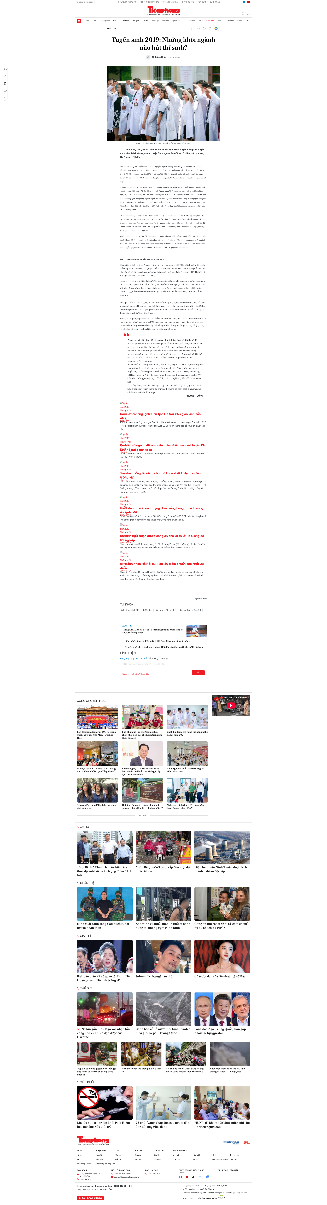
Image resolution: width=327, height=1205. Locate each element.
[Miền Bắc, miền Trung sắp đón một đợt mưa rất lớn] (163, 847)
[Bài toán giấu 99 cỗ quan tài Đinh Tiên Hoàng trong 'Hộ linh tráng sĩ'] (105, 956)
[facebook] (243, 2)
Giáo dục (210, 20)
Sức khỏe (125, 20)
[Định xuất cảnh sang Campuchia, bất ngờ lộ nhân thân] (105, 904)
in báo (204, 28)
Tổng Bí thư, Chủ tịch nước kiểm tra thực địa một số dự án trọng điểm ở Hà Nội (104, 871)
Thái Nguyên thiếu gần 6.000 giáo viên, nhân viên (185, 770)
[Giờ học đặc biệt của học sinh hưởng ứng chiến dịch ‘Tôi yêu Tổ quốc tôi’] (97, 753)
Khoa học (221, 20)
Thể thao (165, 20)
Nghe (5, 69)
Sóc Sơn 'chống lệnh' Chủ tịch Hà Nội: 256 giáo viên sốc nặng (157, 640)
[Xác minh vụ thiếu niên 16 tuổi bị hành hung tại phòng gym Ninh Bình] (163, 904)
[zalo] (201, 1177)
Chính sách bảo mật (228, 1170)
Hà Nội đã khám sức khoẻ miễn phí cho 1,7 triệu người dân (222, 1125)
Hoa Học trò (188, 2)
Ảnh (117, 1150)
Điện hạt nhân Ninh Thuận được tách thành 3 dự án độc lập (220, 869)
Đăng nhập (125, 658)
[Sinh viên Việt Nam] (231, 1143)
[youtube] (248, 2)
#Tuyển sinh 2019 (130, 610)
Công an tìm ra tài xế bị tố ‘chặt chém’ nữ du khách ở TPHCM (221, 926)
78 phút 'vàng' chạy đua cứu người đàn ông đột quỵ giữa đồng (162, 1125)
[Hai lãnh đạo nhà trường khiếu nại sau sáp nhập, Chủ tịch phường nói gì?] (142, 790)
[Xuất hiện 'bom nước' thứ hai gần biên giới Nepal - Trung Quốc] (230, 1054)
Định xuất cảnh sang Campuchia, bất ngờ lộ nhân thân (103, 926)
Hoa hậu (230, 20)
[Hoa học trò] (246, 1143)
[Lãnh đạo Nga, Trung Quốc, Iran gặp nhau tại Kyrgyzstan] (222, 1009)
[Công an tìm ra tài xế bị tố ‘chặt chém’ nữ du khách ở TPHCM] (222, 904)
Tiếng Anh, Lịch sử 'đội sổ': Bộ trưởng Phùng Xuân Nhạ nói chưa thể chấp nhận (153, 631)
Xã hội (87, 20)
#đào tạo (147, 610)
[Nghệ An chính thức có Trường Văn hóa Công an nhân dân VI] (187, 790)
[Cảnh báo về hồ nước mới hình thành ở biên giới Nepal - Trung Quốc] (163, 1009)
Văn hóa (192, 20)
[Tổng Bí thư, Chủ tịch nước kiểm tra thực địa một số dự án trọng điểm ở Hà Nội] (105, 847)
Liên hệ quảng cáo (120, 1170)
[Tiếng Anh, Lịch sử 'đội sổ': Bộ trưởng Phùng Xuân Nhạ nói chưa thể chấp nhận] (196, 631)
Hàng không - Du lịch (219, 1159)
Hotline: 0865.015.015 (126, 2)
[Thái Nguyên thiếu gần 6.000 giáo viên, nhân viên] (187, 753)
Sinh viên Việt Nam (170, 2)
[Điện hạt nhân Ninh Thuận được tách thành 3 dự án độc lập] (222, 847)
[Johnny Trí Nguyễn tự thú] (163, 956)
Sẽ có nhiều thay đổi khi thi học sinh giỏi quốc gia (96, 806)
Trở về (5, 97)
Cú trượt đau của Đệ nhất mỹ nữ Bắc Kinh (219, 978)
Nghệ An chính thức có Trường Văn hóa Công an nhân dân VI (185, 806)
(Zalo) (129, 1173)
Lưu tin (5, 83)
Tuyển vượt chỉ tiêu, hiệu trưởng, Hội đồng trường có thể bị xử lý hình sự (164, 646)
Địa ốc (116, 20)
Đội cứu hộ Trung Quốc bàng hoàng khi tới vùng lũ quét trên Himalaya (184, 1070)
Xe (184, 20)
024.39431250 (86, 1179)
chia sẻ (192, 28)
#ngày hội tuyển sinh (190, 610)
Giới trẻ (145, 20)
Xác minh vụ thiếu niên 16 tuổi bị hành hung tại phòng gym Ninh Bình (163, 926)
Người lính (176, 20)
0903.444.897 (154, 1173)
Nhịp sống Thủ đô (84, 1163)
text (198, 28)
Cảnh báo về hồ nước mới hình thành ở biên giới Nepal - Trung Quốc (163, 1031)
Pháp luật (155, 20)
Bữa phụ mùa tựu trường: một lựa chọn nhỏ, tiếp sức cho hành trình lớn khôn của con (142, 734)
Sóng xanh (105, 20)
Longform (159, 1150)
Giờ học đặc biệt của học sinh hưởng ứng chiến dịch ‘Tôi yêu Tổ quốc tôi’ (96, 770)
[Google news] (209, 1177)
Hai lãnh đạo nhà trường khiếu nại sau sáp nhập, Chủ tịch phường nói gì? (142, 806)
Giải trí (200, 20)
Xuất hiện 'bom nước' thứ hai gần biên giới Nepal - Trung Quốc (227, 1070)
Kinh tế (95, 20)
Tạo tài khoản (142, 658)
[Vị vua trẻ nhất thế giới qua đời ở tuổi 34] (141, 1054)
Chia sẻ (5, 76)
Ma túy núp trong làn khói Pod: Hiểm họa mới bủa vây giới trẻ (103, 1125)
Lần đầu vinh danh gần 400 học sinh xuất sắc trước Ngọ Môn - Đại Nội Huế (96, 734)
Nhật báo (101, 1150)
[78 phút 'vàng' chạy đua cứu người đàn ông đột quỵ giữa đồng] (163, 1103)
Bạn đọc (195, 1159)
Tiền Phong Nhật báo (149, 2)
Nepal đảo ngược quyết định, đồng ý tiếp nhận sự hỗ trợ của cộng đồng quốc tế (96, 1071)
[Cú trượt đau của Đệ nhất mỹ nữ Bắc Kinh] (222, 956)
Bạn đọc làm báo (92, 1198)
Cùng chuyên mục (91, 701)
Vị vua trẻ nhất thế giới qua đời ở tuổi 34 (141, 1070)
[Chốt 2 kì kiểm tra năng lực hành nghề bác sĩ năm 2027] (187, 717)
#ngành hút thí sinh (166, 610)
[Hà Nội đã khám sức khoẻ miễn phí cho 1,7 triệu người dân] (222, 1103)
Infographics (180, 1150)
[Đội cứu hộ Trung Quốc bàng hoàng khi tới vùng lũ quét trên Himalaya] (186, 1054)
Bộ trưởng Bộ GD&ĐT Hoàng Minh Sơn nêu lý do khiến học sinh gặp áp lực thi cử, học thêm (141, 771)
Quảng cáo (215, 2)
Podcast (139, 1150)
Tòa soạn (201, 2)
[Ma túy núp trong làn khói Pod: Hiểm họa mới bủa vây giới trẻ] (105, 1103)
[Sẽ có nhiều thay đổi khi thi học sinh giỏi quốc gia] (97, 790)
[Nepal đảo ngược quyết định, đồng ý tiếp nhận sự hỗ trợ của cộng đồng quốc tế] (97, 1054)
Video (239, 20)
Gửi (198, 672)
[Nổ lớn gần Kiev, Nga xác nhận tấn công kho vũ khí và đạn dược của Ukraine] (105, 1009)
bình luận (210, 28)
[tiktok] (194, 1177)
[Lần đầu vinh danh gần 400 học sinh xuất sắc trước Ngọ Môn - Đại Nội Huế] (97, 717)
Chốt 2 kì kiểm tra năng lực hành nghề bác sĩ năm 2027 (187, 733)
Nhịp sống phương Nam (105, 1163)
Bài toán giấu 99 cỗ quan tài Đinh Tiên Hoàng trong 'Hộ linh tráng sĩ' (104, 978)
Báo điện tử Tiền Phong (164, 10)
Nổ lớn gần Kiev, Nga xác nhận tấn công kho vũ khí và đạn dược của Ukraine (103, 1033)
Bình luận (5, 90)
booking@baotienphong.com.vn (126, 1177)
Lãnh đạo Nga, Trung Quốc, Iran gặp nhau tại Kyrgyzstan (220, 1031)
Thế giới (135, 20)
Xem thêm (248, 21)
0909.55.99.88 (120, 1173)
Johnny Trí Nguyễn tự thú (154, 976)
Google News (216, 28)
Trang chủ (79, 21)
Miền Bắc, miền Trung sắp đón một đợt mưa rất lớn (163, 869)
